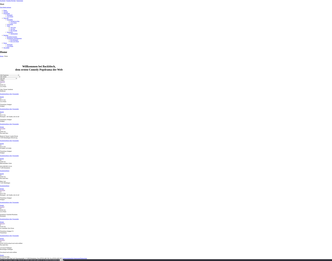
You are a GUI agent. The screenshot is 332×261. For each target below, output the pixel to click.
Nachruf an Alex (14, 21)
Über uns (5, 18)
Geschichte (10, 24)
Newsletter (6, 47)
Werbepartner (14, 33)
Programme (6, 13)
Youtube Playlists (11, 0)
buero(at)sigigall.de (68, 258)
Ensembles (10, 19)
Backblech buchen (12, 37)
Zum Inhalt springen (5, 7)
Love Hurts (10, 16)
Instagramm (20, 0)
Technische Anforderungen (14, 38)
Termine (5, 12)
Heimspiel (9, 15)
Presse (5, 43)
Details (2, 97)
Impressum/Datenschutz (80, 258)
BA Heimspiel (14, 40)
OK (61, 260)
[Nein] (63, 260)
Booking (5, 35)
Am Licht (13, 27)
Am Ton (12, 29)
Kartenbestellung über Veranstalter (9, 94)
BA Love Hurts (14, 41)
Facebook (2, 0)
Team (8, 26)
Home (5, 10)
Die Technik (13, 30)
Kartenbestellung (4, 171)
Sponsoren (10, 32)
